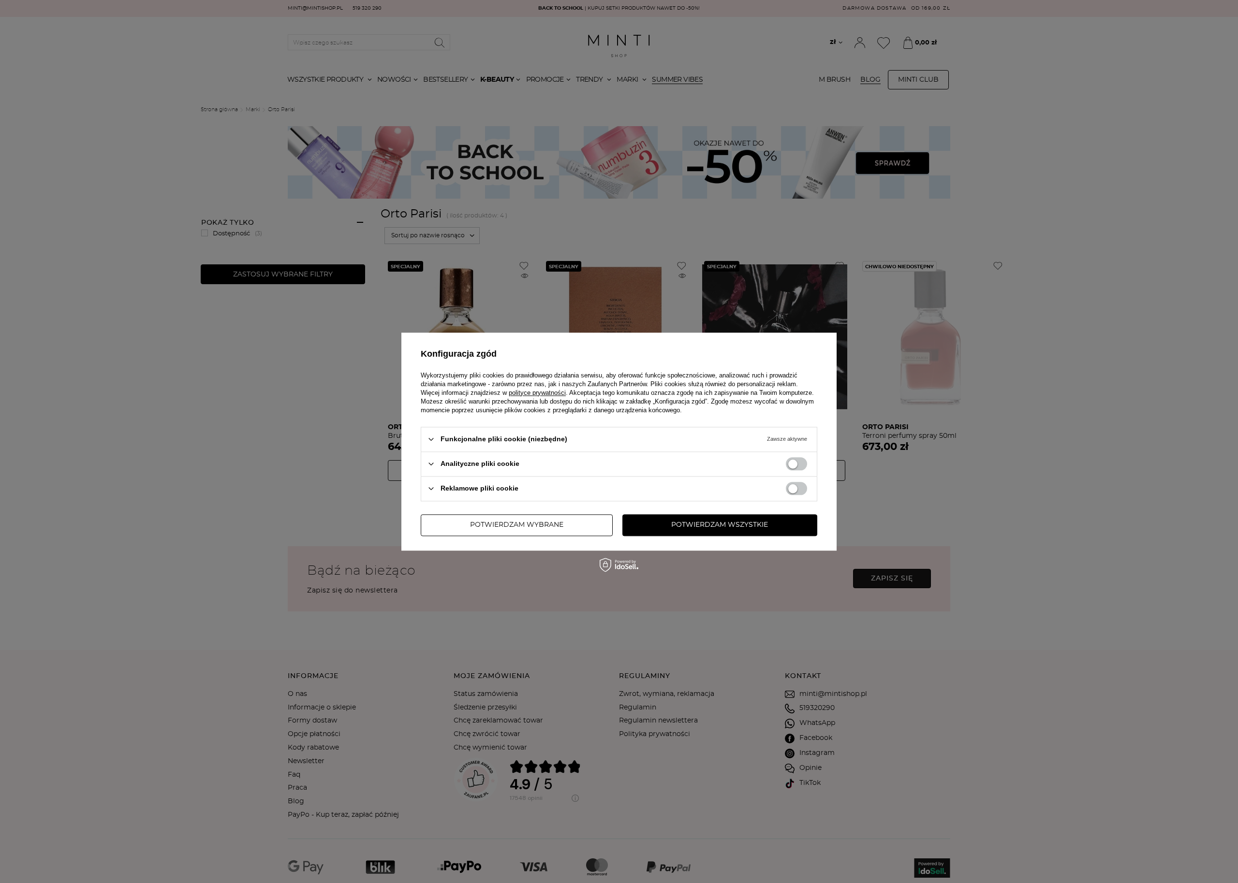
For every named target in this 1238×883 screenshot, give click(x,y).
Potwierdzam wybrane (516, 524)
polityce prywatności (537, 392)
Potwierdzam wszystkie (719, 524)
